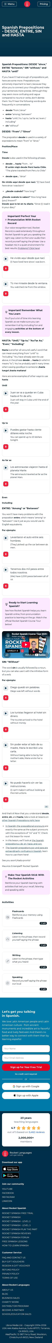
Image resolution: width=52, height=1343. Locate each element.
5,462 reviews (37, 1132)
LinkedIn (7, 1201)
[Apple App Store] (26, 1169)
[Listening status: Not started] (7, 939)
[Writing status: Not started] (7, 961)
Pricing (44, 4)
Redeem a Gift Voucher (16, 1266)
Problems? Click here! (29, 248)
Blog (5, 1294)
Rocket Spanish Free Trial (17, 1213)
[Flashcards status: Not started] (7, 917)
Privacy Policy (10, 1274)
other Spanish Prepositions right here (21, 820)
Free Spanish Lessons (15, 1241)
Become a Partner (13, 1310)
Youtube (7, 1189)
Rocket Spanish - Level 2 (16, 1221)
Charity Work (10, 1302)
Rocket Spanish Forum (15, 1237)
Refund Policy (10, 1270)
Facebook (8, 1193)
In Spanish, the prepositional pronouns (25, 826)
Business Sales (11, 1298)
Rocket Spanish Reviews (16, 1233)
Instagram (8, 1197)
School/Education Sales (16, 1314)
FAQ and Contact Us (13, 1257)
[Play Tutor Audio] (5, 258)
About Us (7, 1290)
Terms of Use (10, 1278)
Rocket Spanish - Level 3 (16, 1225)
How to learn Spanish (15, 1245)
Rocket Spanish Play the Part (19, 1229)
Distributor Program (15, 1306)
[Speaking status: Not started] (7, 983)
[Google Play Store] (26, 1175)
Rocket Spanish (11, 1217)
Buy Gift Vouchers (13, 1261)
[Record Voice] (5, 268)
